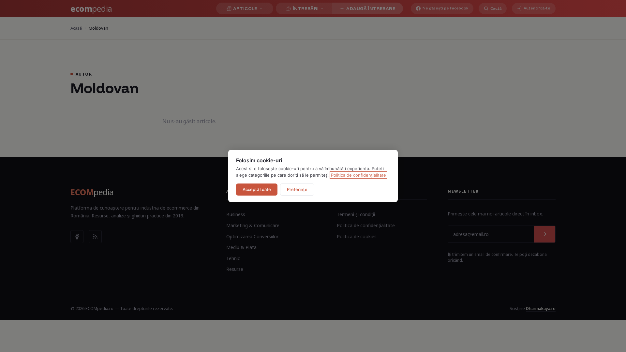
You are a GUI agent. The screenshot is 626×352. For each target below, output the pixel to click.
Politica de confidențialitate (358, 175)
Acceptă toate (257, 189)
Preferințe (297, 189)
